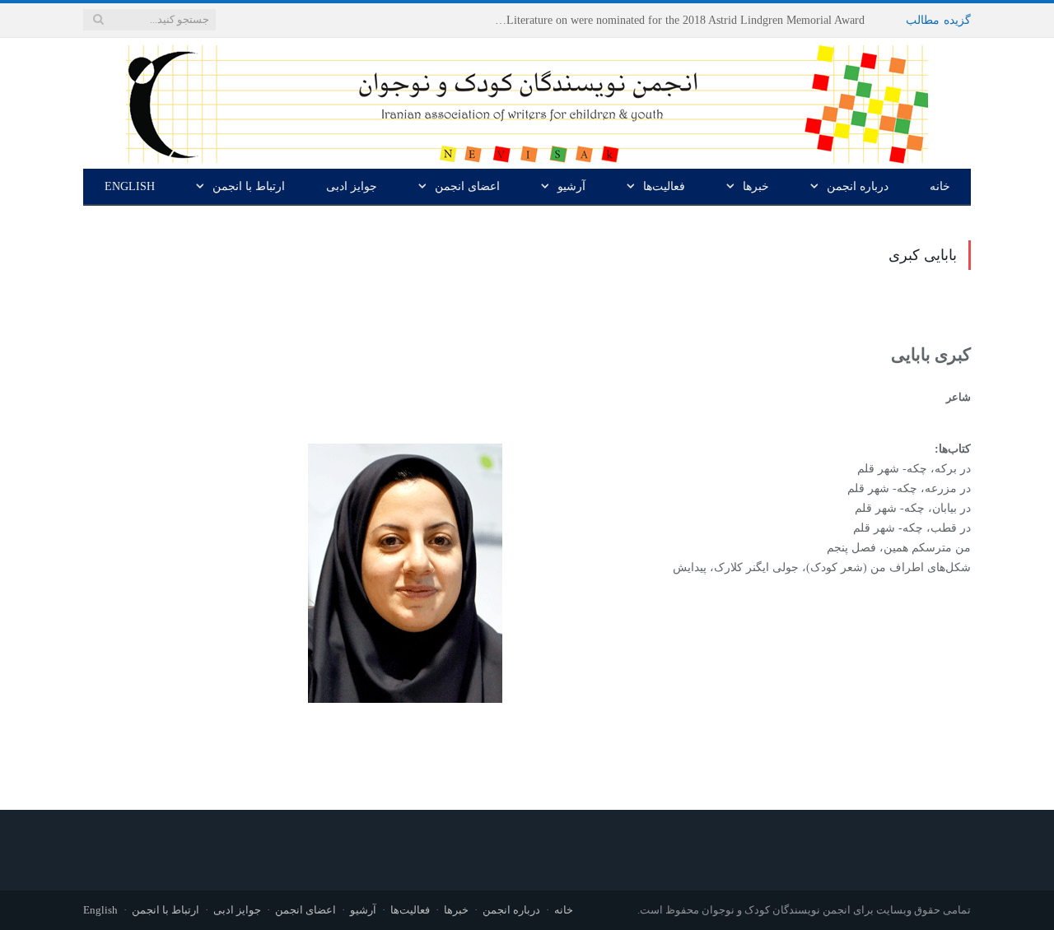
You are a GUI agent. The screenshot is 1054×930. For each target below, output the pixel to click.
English (130, 186)
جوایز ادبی (351, 186)
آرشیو (571, 186)
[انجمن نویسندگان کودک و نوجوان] (527, 100)
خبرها (756, 186)
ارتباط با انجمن (248, 186)
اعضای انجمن (467, 186)
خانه (940, 186)
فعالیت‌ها (664, 186)
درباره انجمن (857, 186)
